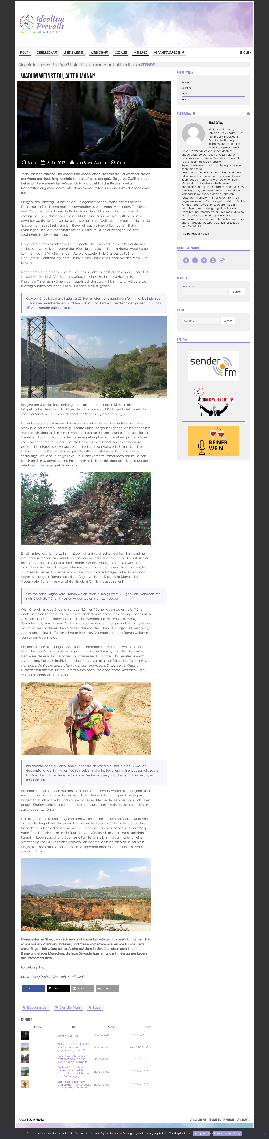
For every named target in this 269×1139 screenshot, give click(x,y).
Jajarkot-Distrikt (36, 276)
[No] (264, 1133)
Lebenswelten (74, 52)
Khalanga (28, 281)
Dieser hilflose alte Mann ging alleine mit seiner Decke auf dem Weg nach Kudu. (74, 1084)
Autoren (186, 82)
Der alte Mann (71, 1007)
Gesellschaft (47, 52)
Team (184, 99)
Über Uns (186, 87)
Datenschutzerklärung (227, 1133)
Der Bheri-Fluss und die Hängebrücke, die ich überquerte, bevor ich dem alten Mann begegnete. (73, 1071)
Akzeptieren (201, 1133)
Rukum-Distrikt (91, 257)
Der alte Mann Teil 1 (68, 1035)
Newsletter (215, 1119)
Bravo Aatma (95, 162)
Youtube (186, 260)
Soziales (120, 52)
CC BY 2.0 (136, 1035)
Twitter (204, 260)
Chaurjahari (30, 257)
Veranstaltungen (167, 52)
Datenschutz (243, 1119)
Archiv (185, 93)
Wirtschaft (99, 52)
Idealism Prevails (35, 1119)
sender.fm (222, 260)
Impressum (228, 1119)
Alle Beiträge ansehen (195, 233)
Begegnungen (37, 1007)
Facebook (195, 260)
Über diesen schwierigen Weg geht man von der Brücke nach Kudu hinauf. (72, 1058)
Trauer (97, 1007)
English (245, 52)
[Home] (42, 24)
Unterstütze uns (198, 1119)
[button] (33, 988)
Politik (25, 52)
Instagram (213, 260)
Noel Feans (100, 1035)
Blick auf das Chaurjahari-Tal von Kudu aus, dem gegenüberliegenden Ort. (74, 1047)
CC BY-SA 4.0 (137, 1046)
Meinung (140, 52)
